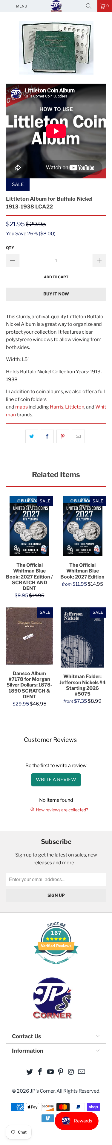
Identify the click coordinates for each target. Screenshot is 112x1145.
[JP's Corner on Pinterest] (60, 1072)
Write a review (56, 779)
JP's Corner (56, 6)
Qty (10, 247)
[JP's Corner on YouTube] (50, 1072)
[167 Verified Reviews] (56, 967)
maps (21, 407)
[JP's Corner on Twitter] (29, 1072)
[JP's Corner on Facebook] (40, 1072)
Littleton (74, 407)
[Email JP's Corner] (81, 1072)
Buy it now (56, 293)
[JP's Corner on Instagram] (71, 1072)
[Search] (90, 6)
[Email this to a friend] (78, 436)
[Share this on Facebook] (47, 436)
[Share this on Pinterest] (62, 436)
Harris (56, 407)
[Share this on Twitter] (31, 436)
